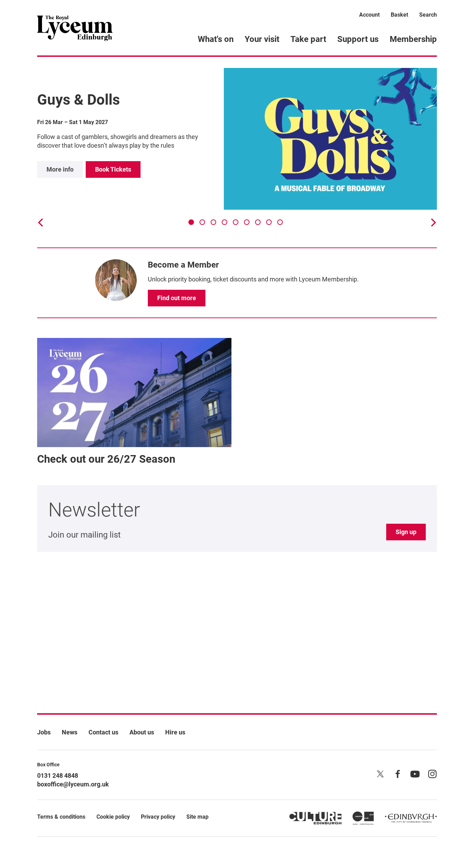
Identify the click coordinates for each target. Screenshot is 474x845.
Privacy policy (158, 816)
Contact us (103, 732)
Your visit (262, 39)
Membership (413, 39)
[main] (237, 374)
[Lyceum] (74, 27)
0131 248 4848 (57, 775)
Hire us (175, 732)
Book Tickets (113, 169)
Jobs (44, 732)
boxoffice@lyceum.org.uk (73, 784)
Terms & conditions (61, 816)
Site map (197, 816)
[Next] (433, 222)
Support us (358, 39)
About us (141, 732)
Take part (308, 39)
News (69, 732)
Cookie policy (113, 816)
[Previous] (41, 222)
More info (60, 169)
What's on (216, 39)
